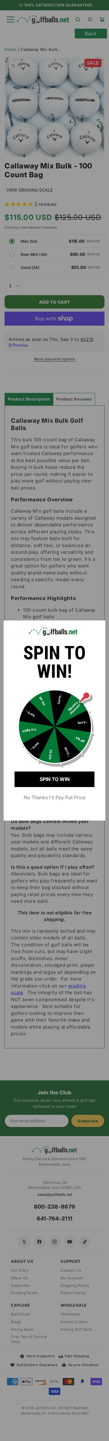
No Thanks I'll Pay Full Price (54, 797)
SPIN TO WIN (55, 779)
